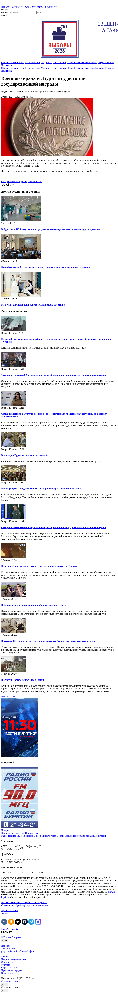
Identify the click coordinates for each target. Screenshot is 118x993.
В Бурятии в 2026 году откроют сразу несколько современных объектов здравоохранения (51, 229)
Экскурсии (100, 835)
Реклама (51, 835)
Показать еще (8, 696)
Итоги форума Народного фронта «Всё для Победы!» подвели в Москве (41, 488)
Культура (100, 62)
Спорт (70, 62)
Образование (59, 62)
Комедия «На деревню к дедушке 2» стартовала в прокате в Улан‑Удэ (39, 566)
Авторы (5, 913)
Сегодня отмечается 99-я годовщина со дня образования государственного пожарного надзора (53, 375)
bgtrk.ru (111, 891)
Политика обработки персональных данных (24, 902)
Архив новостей (9, 910)
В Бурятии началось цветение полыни (22, 680)
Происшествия (32, 62)
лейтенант (12, 181)
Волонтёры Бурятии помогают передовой (24, 455)
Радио (4, 835)
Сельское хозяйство (84, 62)
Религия (109, 62)
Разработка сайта (10, 929)
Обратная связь (65, 835)
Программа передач (83, 835)
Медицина (46, 62)
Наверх (5, 830)
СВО (3, 181)
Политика (6, 65)
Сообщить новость (11, 981)
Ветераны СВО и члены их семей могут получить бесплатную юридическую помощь (48, 641)
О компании (40, 835)
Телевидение (17, 7)
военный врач (35, 181)
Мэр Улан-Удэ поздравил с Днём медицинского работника (33, 304)
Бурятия (22, 181)
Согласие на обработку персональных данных (25, 905)
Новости (5, 7)
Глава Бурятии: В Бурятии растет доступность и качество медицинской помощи (46, 267)
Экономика (18, 62)
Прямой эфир (41, 7)
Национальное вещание (20, 835)
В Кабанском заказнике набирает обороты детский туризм (33, 605)
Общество (6, 62)
